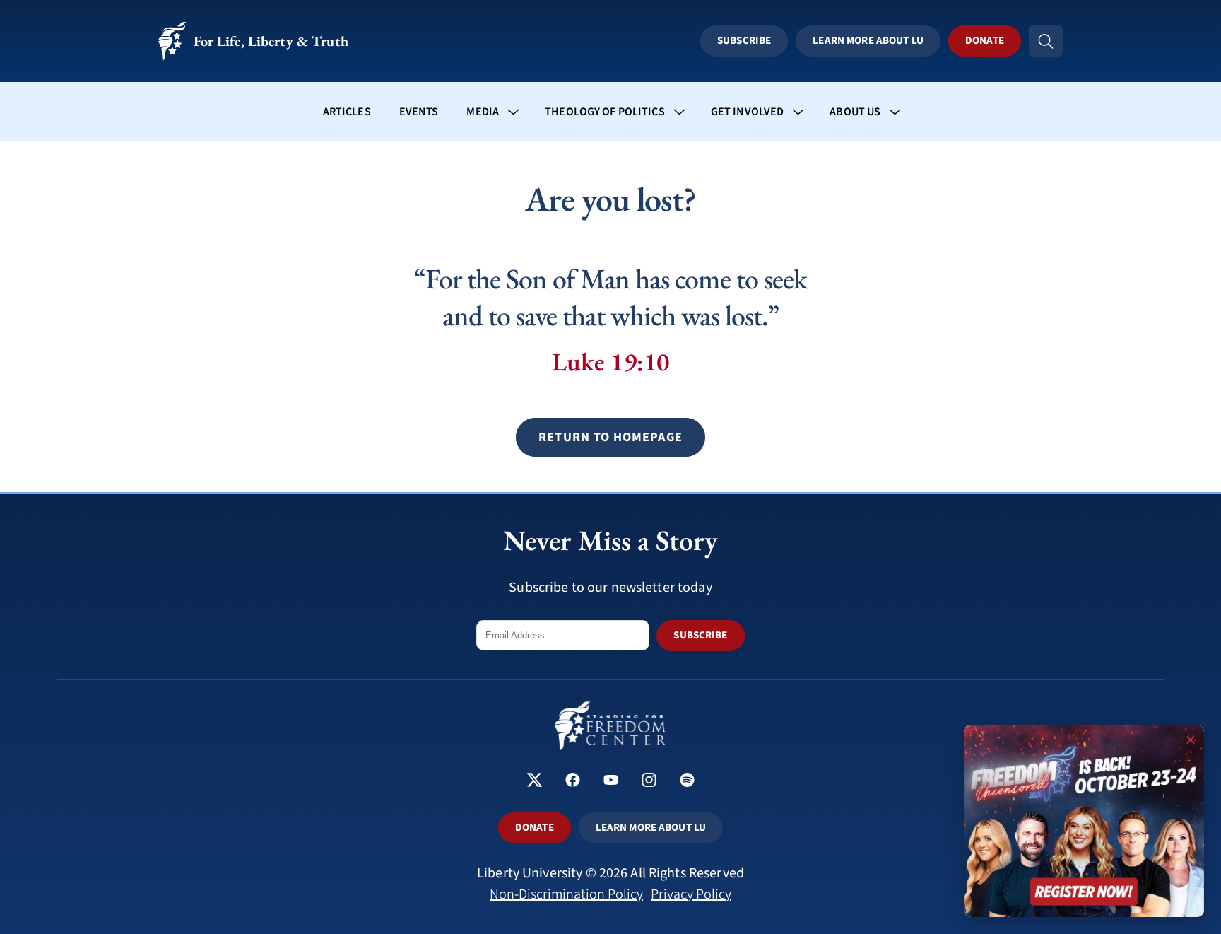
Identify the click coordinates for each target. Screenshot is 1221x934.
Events (419, 111)
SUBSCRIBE (700, 635)
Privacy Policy (691, 894)
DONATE (534, 827)
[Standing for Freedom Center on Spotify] (687, 781)
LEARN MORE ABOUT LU (651, 827)
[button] (610, 437)
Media (482, 111)
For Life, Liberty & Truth (271, 41)
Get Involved (747, 111)
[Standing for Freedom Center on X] (534, 781)
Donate (984, 40)
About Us (855, 111)
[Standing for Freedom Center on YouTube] (611, 781)
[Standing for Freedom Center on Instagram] (649, 781)
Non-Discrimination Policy (566, 894)
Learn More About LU (868, 40)
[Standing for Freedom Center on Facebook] (573, 781)
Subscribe (744, 40)
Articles (347, 111)
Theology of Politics (605, 111)
